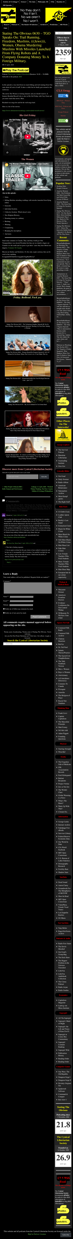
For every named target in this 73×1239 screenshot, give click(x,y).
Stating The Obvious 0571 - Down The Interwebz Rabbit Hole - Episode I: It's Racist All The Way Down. (64, 230)
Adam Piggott (63, 733)
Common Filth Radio (63, 629)
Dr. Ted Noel (63, 647)
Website (5, 605)
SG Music (62, 918)
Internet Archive (64, 824)
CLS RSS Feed (64, 372)
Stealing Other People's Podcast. (62, 187)
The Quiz (32, 2)
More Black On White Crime (64, 535)
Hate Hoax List (64, 545)
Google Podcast (63, 112)
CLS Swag (63, 90)
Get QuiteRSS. (61, 412)
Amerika (61, 692)
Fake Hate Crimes (62, 549)
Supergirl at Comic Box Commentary (63, 1036)
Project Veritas (63, 783)
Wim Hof (61, 752)
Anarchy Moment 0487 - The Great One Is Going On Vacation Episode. (64, 205)
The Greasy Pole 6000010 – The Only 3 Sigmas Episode (63, 302)
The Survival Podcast (63, 450)
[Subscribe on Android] (63, 122)
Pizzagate (61, 689)
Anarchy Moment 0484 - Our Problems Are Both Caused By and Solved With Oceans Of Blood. (63, 195)
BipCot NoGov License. (63, 139)
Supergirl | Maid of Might (64, 1022)
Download (25, 74)
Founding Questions (62, 737)
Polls (5, 28)
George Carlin (63, 821)
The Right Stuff (64, 501)
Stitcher (63, 115)
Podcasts (15, 24)
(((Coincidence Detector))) (63, 679)
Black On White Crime (64, 530)
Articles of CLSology (10, 2)
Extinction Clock (64, 525)
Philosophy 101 (43, 2)
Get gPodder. (62, 401)
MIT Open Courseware (62, 853)
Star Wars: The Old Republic (63, 1072)
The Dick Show (64, 957)
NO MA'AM (63, 730)
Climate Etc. (63, 811)
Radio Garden (63, 990)
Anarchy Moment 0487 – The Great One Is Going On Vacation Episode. (64, 279)
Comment (7, 581)
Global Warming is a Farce (64, 796)
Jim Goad (61, 476)
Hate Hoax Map (64, 569)
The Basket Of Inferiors (29, 24)
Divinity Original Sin (64, 1084)
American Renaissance (62, 486)
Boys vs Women (64, 672)
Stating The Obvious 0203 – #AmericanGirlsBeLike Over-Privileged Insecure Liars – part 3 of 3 (27, 379)
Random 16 (61, 2)
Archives (43, 24)
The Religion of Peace (64, 696)
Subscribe (44, 477)
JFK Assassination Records (63, 769)
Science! (24, 2)
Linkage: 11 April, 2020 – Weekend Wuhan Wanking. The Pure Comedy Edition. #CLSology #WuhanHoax (42, 490)
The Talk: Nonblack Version (61, 663)
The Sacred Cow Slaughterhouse (64, 656)
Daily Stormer (63, 479)
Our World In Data (63, 843)
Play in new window (14, 74)
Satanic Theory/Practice (64, 651)
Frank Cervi (62, 713)
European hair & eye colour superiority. (64, 574)
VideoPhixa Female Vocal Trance (63, 907)
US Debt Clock (64, 511)
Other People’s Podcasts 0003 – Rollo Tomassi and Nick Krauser (12, 488)
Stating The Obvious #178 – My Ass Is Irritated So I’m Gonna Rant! (27, 404)
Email (5, 601)
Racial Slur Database (62, 702)
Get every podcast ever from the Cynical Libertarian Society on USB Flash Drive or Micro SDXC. (62, 81)
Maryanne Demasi (62, 590)
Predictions (54, 24)
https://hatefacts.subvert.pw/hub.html (14, 537)
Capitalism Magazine (62, 1001)
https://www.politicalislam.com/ (14, 559)
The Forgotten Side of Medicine (64, 763)
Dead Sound (62, 882)
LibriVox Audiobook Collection (62, 976)
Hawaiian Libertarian (62, 456)
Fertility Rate (63, 869)
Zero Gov (61, 466)
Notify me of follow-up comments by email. (19, 609)
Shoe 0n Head (63, 896)
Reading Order (63, 1058)
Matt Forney (62, 727)
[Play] (15, 72)
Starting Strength (64, 749)
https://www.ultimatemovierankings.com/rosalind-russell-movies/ (23, 110)
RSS (20, 77)
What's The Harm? (62, 801)
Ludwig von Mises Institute (63, 1006)
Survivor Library (64, 833)
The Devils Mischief (62, 947)
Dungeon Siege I (64, 1077)
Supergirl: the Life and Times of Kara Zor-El (63, 1028)
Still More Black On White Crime (64, 540)
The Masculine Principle (63, 722)
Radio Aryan (63, 987)
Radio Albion (63, 482)
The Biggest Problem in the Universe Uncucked (63, 964)
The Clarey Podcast (62, 982)
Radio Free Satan (64, 943)
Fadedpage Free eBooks (64, 829)
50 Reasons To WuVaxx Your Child (63, 615)
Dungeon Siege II (64, 1080)
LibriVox (61, 970)
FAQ (52, 2)
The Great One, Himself (13, 543)
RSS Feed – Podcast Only (63, 101)
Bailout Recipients (62, 779)
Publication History (62, 1054)
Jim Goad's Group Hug (62, 953)
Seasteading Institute (62, 461)
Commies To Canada (15, 248)
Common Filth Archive (63, 634)
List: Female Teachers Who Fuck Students (63, 556)
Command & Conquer (63, 1095)
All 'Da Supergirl (64, 1018)
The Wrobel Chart (62, 791)
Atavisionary (63, 675)
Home (6, 24)
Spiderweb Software (62, 1089)
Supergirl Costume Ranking (61, 1044)
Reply (8, 540)
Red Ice (61, 644)
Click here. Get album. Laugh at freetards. (38, 637)
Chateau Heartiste (61, 639)
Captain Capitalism (62, 717)
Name (5, 596)
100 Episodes (7, 5)
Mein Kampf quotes (63, 497)
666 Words (64, 24)
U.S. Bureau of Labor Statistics (64, 859)
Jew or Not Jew (63, 787)
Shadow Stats (63, 872)
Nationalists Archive (62, 492)
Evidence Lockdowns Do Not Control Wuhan (63, 606)
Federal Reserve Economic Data (64, 837)
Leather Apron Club (63, 516)
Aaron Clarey (63, 885)
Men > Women (63, 669)
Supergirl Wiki (63, 1050)
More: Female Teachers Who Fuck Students (63, 564)
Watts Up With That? (63, 807)
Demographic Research (63, 864)
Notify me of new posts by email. (15, 613)
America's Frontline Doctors (62, 597)
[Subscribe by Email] (63, 97)
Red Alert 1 (62, 1099)
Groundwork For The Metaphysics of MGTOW (64, 890)
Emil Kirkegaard (64, 775)
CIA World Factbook (62, 848)
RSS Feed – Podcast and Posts (63, 107)
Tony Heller (62, 928)
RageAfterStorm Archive (64, 932)
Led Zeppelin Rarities (63, 913)
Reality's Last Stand (63, 521)
